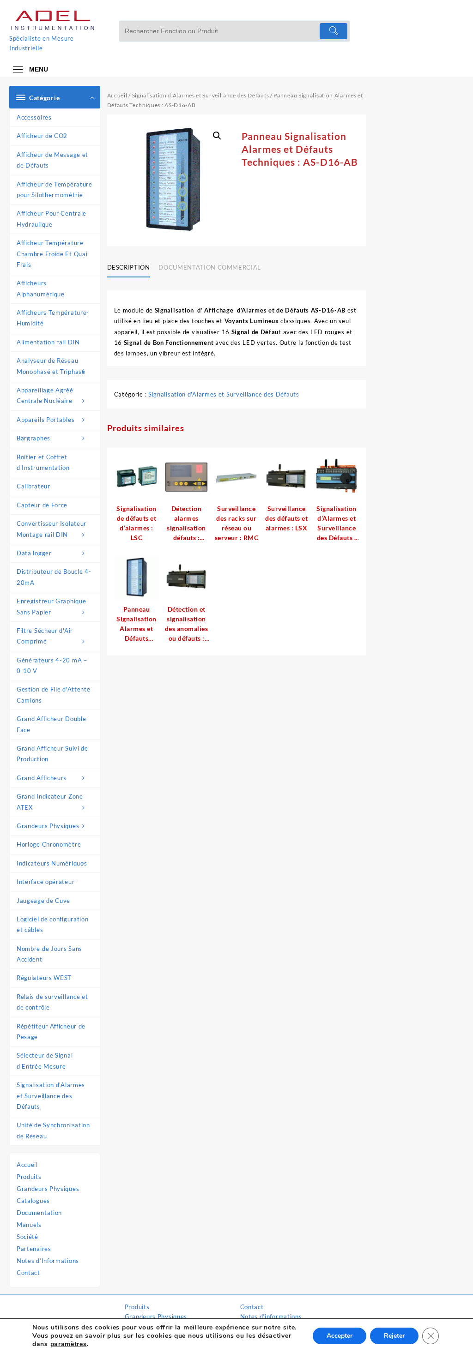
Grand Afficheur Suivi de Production (52, 754)
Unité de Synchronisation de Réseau (53, 1130)
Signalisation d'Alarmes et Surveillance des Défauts (51, 1095)
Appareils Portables (45, 419)
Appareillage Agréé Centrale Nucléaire (45, 395)
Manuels (29, 1224)
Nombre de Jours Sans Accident (49, 954)
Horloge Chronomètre (49, 844)
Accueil (27, 1164)
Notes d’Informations (48, 1260)
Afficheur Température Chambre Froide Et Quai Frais (52, 253)
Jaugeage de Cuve (43, 900)
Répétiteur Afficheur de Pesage (51, 1031)
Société (27, 1236)
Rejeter (394, 1335)
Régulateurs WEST (44, 977)
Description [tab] (128, 267)
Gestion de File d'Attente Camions (54, 695)
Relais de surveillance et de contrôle (52, 1002)
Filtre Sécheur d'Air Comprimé (45, 636)
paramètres (68, 1344)
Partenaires (34, 1248)
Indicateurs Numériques (52, 863)
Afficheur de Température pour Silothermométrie (54, 189)
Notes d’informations (271, 1316)
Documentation (39, 1212)
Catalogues (33, 1200)
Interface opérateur (45, 881)
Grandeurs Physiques (48, 826)
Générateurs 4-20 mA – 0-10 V (52, 665)
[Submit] (333, 31)
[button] (217, 135)
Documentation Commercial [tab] (209, 267)
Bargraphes (33, 438)
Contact (28, 1272)
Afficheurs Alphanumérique (41, 288)
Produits (29, 1176)
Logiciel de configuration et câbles (53, 924)
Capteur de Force (42, 505)
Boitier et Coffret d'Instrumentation (43, 462)
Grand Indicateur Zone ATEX (50, 802)
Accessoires (34, 117)
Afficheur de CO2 (42, 135)
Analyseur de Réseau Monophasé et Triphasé (51, 366)
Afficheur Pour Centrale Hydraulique (51, 219)
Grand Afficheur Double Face (51, 724)
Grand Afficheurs (42, 778)
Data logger (34, 553)
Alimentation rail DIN (48, 342)
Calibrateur (33, 486)
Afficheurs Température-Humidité (53, 318)
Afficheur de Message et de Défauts (52, 160)
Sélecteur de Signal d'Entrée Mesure (45, 1061)
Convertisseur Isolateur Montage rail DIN (51, 529)
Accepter (339, 1335)
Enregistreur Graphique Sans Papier (51, 606)
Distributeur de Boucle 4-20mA (54, 577)
